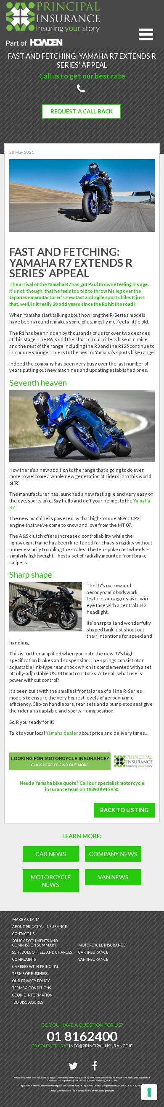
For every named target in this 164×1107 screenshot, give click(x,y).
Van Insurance (93, 959)
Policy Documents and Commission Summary (35, 943)
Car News (50, 853)
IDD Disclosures (27, 1002)
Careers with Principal (35, 967)
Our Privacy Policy (31, 981)
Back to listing (124, 810)
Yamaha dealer (62, 733)
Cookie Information (32, 995)
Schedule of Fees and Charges (42, 952)
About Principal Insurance (39, 927)
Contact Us (23, 934)
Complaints (24, 959)
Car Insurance (93, 952)
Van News (113, 877)
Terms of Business (30, 974)
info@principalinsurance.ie (100, 1045)
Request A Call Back (81, 111)
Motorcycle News (51, 880)
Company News (113, 853)
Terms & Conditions (31, 988)
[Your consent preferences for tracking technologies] (149, 1092)
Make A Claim (26, 920)
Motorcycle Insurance (101, 945)
